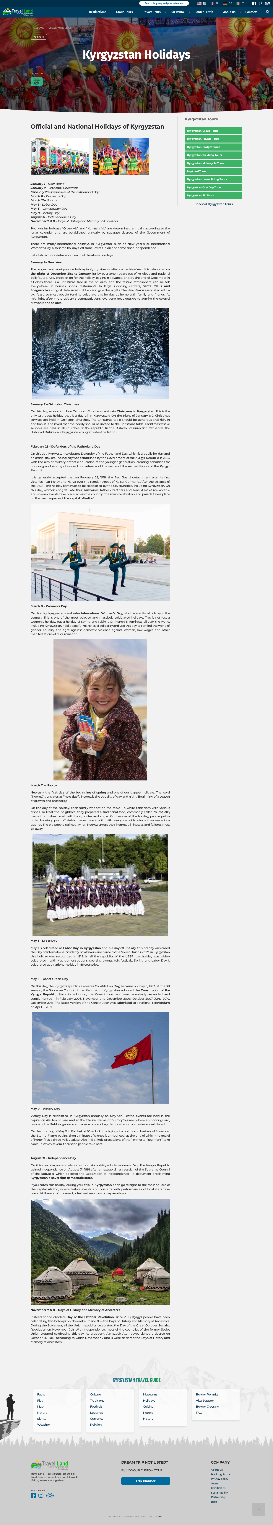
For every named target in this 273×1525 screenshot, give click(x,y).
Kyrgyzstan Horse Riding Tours (207, 179)
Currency (96, 1418)
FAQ (199, 1412)
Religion (96, 1424)
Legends (96, 1412)
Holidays (149, 1400)
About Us (229, 12)
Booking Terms (220, 1474)
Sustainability (219, 1492)
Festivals (96, 1406)
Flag (40, 1400)
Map (40, 1406)
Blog (214, 1501)
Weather (43, 1424)
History (148, 1418)
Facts (41, 1394)
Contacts (251, 12)
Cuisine (148, 1406)
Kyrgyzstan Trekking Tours (204, 155)
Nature (42, 1412)
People (148, 1412)
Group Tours (124, 12)
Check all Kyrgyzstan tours (214, 204)
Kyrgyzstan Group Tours (202, 130)
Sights (41, 1418)
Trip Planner (146, 1481)
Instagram (261, 3)
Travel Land (37, 28)
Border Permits (207, 1394)
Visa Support (205, 1400)
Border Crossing (207, 1406)
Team (214, 1483)
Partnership (218, 1497)
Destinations (97, 12)
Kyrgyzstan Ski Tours (200, 195)
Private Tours (152, 12)
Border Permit (203, 12)
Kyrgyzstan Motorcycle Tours (205, 163)
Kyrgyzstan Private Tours (203, 138)
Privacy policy (219, 1479)
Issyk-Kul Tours (196, 171)
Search (267, 12)
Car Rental (178, 12)
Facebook (254, 3)
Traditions (97, 1400)
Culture (95, 1394)
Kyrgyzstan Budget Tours (203, 147)
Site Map (159, 1516)
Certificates (218, 1488)
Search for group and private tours (163, 3)
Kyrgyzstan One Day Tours (204, 187)
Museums (150, 1394)
